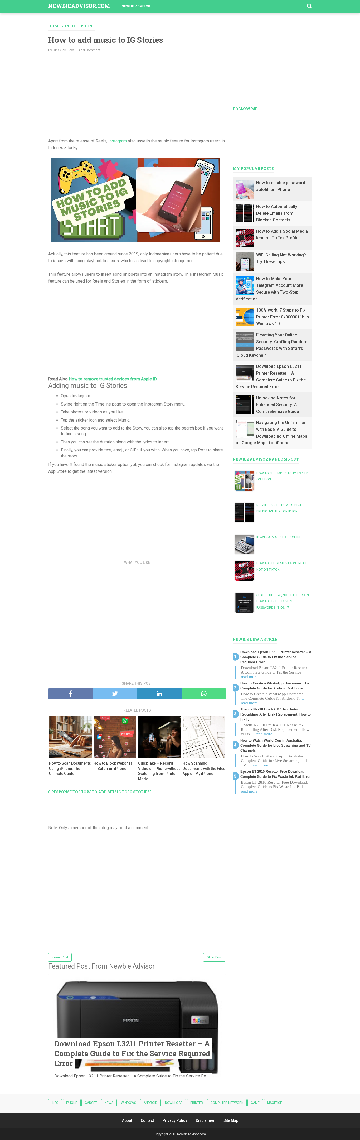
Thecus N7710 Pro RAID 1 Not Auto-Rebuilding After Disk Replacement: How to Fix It (275, 714)
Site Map (230, 1120)
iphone (71, 1103)
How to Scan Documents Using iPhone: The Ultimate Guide (70, 768)
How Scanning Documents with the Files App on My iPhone (204, 768)
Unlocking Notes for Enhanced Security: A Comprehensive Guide (277, 404)
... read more (261, 734)
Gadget (91, 1103)
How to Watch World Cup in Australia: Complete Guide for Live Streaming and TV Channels (275, 745)
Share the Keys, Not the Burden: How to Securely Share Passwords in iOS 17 (283, 601)
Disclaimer (205, 1120)
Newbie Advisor (136, 6)
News (109, 1103)
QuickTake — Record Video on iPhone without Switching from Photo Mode (159, 771)
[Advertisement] (137, 94)
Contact (147, 1120)
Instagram (117, 141)
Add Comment (89, 50)
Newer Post (60, 957)
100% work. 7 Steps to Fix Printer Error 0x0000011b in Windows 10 (282, 317)
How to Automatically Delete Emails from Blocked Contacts (276, 213)
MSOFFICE (274, 1103)
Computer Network (227, 1103)
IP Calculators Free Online (278, 537)
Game (255, 1103)
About (127, 1120)
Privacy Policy (175, 1120)
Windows (128, 1103)
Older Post (214, 957)
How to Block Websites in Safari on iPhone (113, 766)
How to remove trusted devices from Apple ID (113, 378)
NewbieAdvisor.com (79, 5)
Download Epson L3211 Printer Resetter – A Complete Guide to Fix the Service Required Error (132, 1053)
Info (55, 1103)
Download (174, 1103)
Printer (196, 1103)
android (150, 1103)
